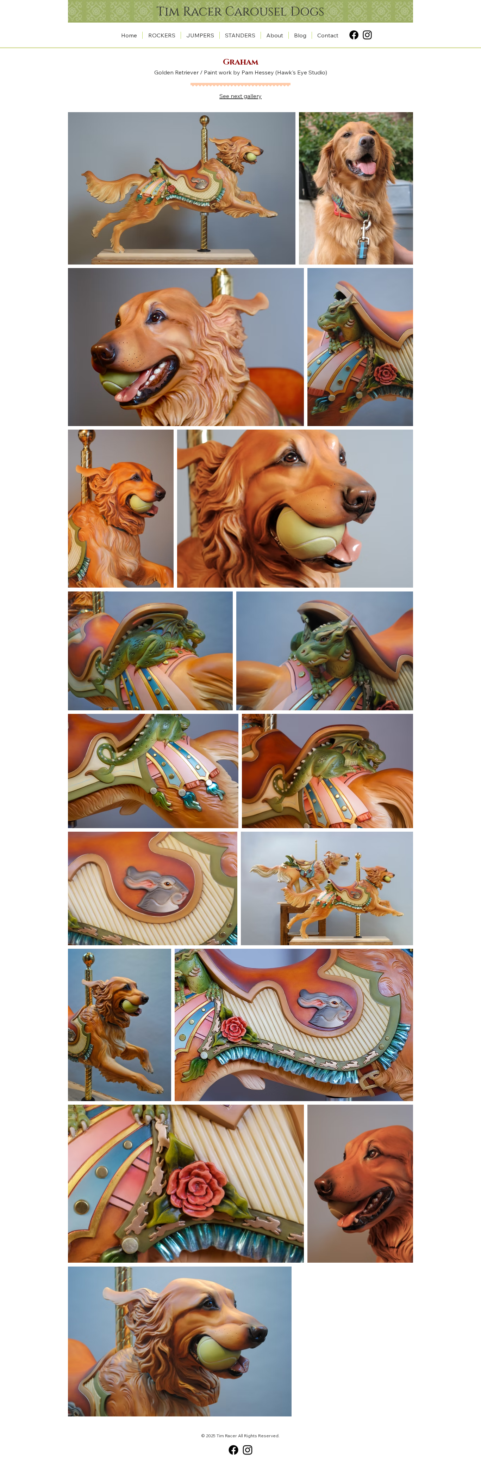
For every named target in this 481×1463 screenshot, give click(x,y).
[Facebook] (354, 35)
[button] (161, 35)
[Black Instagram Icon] (367, 35)
